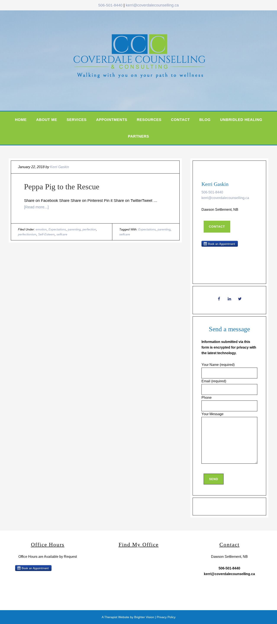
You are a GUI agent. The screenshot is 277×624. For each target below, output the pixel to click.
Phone (206, 397)
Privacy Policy (166, 617)
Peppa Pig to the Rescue (61, 186)
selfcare (61, 234)
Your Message (212, 414)
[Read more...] (36, 207)
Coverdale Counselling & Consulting (149, 59)
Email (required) (213, 381)
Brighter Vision (144, 617)
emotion (41, 229)
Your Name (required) (218, 365)
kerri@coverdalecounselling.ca (152, 5)
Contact (217, 226)
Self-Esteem (46, 234)
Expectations (57, 229)
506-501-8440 (110, 5)
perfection (89, 229)
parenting (74, 229)
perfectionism (27, 234)
